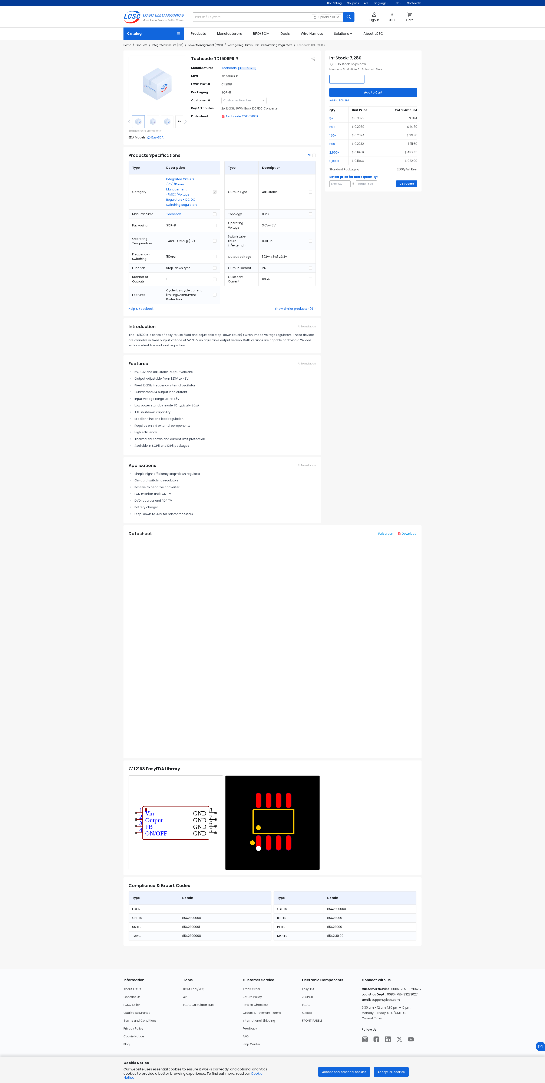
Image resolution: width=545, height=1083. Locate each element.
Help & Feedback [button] (141, 309)
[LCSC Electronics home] (153, 17)
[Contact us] (540, 1046)
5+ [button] (331, 118)
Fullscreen (385, 533)
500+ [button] (333, 144)
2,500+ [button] (334, 152)
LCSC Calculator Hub (198, 1005)
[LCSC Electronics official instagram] (365, 1039)
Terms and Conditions (139, 1020)
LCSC (306, 1005)
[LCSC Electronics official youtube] (411, 1039)
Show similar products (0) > (295, 309)
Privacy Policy (133, 1028)
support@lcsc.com (386, 1000)
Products (141, 45)
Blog (126, 1044)
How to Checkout (255, 1005)
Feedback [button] (250, 1028)
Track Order (251, 989)
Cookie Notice (133, 1036)
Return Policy (252, 997)
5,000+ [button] (334, 161)
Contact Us (414, 3)
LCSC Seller (131, 1005)
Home (127, 45)
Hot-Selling (334, 3)
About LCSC (132, 989)
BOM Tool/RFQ (193, 989)
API (366, 3)
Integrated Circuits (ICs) (167, 45)
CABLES (307, 1013)
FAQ (246, 1036)
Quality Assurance (137, 1013)
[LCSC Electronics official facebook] (376, 1039)
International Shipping (259, 1020)
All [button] (309, 155)
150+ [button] (332, 135)
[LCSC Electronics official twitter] (399, 1039)
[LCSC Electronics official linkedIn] (388, 1039)
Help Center (251, 1044)
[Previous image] (130, 122)
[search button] (348, 17)
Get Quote (406, 184)
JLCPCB (307, 997)
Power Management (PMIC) (205, 45)
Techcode (229, 68)
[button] (374, 17)
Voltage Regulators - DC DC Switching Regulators (260, 45)
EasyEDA (308, 989)
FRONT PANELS (312, 1020)
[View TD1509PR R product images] (157, 84)
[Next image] (184, 122)
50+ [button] (332, 127)
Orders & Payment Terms (262, 1013)
